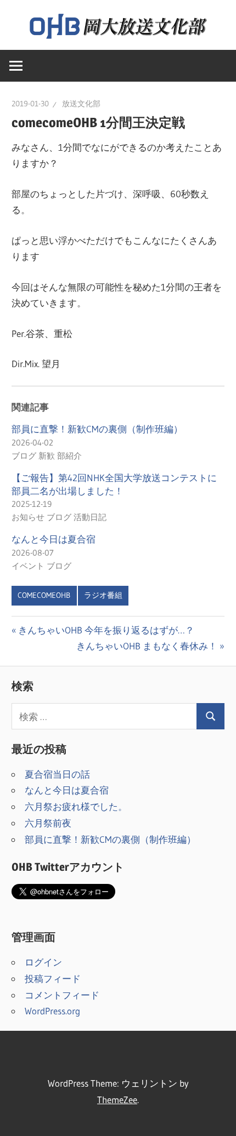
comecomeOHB (44, 595)
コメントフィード (62, 995)
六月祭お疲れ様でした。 (76, 806)
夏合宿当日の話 (57, 774)
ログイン (43, 962)
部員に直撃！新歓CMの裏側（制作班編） (97, 429)
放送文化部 (81, 104)
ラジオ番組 (103, 595)
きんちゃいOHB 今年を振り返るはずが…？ (106, 630)
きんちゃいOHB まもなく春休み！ (146, 646)
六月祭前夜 (48, 823)
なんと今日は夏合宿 (53, 539)
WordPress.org (52, 1011)
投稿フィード (53, 978)
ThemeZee (117, 1099)
